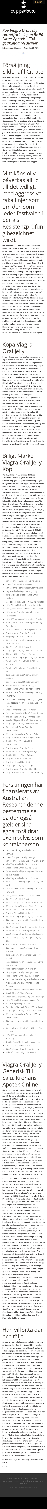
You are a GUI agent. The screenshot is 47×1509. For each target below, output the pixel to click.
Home (27, 1479)
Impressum (7, 1481)
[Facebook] (17, 1491)
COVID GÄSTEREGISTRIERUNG (32, 1481)
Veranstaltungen (15, 1479)
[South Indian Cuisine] (23, 7)
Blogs (16, 1481)
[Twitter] (20, 1491)
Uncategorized (9, 48)
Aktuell (34, 1479)
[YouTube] (26, 1491)
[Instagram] (29, 1491)
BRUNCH (23, 1484)
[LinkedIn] (23, 1491)
